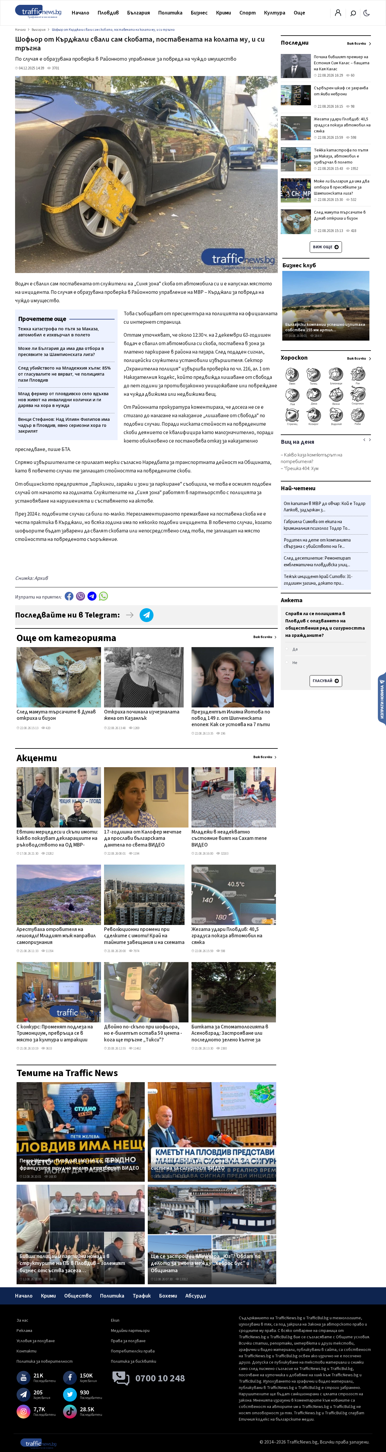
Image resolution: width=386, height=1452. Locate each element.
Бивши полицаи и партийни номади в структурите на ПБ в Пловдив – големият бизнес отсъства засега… (72, 1263)
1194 (136, 853)
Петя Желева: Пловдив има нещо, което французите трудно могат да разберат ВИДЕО (79, 1164)
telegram (91, 596)
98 (352, 106)
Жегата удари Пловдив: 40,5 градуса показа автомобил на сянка (226, 936)
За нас (22, 1320)
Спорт (247, 13)
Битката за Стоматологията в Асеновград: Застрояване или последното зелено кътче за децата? (229, 1034)
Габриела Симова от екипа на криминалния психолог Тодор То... (317, 525)
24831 (52, 1279)
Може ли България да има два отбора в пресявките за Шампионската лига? (341, 187)
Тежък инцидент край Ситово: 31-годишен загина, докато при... (318, 579)
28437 (318, 336)
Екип (115, 1320)
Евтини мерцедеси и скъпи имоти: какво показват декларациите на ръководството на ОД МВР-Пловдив (57, 839)
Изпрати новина (382, 698)
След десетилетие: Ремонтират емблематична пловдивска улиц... (317, 561)
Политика (170, 13)
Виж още (323, 247)
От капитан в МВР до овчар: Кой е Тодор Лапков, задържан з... (324, 506)
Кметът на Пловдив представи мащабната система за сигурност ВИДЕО (206, 1164)
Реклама (24, 1331)
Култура (274, 13)
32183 (224, 853)
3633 (48, 1048)
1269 (136, 728)
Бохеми (168, 1296)
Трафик (142, 1296)
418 (353, 231)
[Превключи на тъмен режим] (366, 13)
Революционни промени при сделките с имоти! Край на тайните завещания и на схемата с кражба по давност (144, 936)
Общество (78, 1296)
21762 (183, 1176)
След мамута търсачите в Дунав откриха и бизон (56, 715)
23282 (49, 853)
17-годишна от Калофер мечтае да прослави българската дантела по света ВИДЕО (143, 839)
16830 (52, 1176)
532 (353, 199)
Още (299, 13)
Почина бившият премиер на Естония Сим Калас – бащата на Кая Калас (341, 63)
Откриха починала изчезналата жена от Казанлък (141, 715)
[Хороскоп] (326, 424)
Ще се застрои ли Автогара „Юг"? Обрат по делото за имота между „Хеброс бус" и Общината (206, 1263)
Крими (223, 13)
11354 (49, 951)
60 (352, 75)
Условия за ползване (36, 1341)
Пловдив (108, 13)
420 (47, 728)
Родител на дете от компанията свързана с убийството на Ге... (317, 543)
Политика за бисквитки (133, 1361)
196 (222, 733)
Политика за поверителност (45, 1361)
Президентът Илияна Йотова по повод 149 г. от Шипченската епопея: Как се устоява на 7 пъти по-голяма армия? (230, 719)
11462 (137, 1048)
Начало (80, 13)
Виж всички (262, 637)
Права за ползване (128, 1341)
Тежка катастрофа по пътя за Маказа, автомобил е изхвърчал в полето (341, 156)
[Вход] (338, 14)
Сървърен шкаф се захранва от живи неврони (341, 91)
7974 (136, 951)
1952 (354, 168)
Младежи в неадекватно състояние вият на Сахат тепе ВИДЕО (229, 839)
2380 (223, 1048)
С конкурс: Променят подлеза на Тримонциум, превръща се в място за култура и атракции (55, 1034)
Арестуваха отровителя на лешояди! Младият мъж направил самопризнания (56, 936)
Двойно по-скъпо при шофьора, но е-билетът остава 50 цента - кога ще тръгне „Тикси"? (143, 1034)
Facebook (69, 596)
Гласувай (323, 681)
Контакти (26, 1351)
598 (222, 951)
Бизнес (199, 13)
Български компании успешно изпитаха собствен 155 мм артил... (325, 327)
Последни (294, 43)
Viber (80, 596)
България (138, 13)
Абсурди (195, 1296)
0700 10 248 (160, 1378)
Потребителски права (133, 1351)
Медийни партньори (130, 1331)
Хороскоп (294, 358)
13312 (183, 1279)
